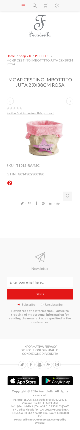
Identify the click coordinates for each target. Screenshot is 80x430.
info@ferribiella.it (22, 406)
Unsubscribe (54, 304)
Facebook (36, 203)
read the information (37, 311)
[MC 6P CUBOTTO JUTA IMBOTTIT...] (69, 101)
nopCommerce (38, 419)
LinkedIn (50, 203)
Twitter (22, 203)
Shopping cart (45, 5)
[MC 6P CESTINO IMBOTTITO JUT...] (10, 101)
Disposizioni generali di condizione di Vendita (40, 351)
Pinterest (29, 203)
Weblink (40, 422)
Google (43, 203)
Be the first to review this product (30, 113)
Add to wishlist (67, 196)
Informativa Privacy (40, 346)
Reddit (57, 203)
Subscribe (29, 304)
